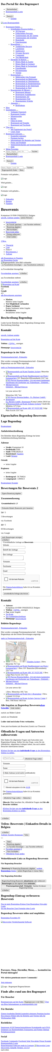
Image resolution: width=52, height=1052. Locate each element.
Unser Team (15, 132)
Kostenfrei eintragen (18, 136)
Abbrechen (27, 798)
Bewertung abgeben (14, 227)
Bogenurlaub (16, 75)
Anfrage (9, 254)
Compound (19, 55)
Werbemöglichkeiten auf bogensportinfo (26, 145)
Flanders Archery (34, 372)
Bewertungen (12, 252)
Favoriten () (10, 918)
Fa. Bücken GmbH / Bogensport (18, 402)
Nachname (7, 566)
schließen (23, 273)
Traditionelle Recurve (23, 46)
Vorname (6, 562)
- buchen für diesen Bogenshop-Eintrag (26, 887)
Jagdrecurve (20, 51)
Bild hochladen (12, 230)
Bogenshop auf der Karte (10, 339)
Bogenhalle (19, 40)
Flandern (20, 454)
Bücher (13, 119)
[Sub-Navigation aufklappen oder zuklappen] (21, 27)
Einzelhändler (20, 68)
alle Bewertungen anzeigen (11, 295)
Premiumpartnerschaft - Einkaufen (14, 357)
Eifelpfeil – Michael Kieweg (16, 387)
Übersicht (9, 245)
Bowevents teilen (12, 232)
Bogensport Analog (18, 114)
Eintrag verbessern (13, 234)
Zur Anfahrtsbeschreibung (16, 616)
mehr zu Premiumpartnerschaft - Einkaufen (17, 367)
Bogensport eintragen (14, 134)
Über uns (9, 127)
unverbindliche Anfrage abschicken (16, 594)
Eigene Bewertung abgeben (11, 493)
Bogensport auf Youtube (20, 123)
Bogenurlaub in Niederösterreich (27, 84)
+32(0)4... (12, 343)
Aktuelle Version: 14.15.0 (20, 1048)
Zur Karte (9, 614)
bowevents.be (11, 222)
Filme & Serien (16, 121)
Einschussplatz (21, 42)
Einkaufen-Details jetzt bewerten (17, 508)
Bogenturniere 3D (22, 97)
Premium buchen (17, 138)
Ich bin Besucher (18, 908)
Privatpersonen (21, 70)
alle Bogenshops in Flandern (12, 258)
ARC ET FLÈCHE (35, 408)
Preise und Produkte (18, 143)
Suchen (34, 151)
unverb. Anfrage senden (10, 218)
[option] (13, 19)
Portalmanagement (8, 1032)
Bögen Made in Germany (25, 64)
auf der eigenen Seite (18, 883)
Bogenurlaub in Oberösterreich (27, 81)
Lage (8, 247)
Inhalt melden (11, 237)
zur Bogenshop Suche (9, 260)
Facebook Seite (25, 1041)
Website (6, 545)
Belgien (14, 456)
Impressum (5, 1027)
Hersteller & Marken (19, 60)
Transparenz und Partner (33, 1030)
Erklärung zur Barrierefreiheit (12, 1030)
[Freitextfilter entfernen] (25, 168)
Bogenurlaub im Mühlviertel (26, 79)
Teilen (9, 842)
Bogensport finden (13, 27)
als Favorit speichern (14, 224)
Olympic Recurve (22, 53)
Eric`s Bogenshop (34, 694)
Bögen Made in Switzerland (26, 66)
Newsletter (35, 1041)
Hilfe (13, 147)
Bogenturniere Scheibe (24, 101)
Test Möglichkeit (21, 57)
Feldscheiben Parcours (24, 33)
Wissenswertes (16, 116)
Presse (42, 1041)
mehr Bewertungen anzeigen (12, 537)
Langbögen (19, 49)
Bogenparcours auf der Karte (12, 1002)
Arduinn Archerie (34, 404)
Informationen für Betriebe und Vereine (26, 140)
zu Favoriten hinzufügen (15, 847)
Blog (8, 108)
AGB (28, 787)
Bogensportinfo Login (14, 12)
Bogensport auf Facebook (20, 125)
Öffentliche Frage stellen (15, 854)
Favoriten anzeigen (14, 849)
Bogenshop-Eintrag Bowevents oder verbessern (23, 881)
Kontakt (15, 483)
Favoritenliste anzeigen (10, 273)
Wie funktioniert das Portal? (21, 129)
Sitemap (46, 1030)
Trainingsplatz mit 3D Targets (26, 36)
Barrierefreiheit (12, 9)
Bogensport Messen (23, 92)
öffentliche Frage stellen (33, 759)
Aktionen (14, 103)
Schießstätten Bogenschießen (22, 29)
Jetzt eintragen (6, 982)
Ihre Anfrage (8, 554)
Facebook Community (10, 1041)
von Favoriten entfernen (32, 224)
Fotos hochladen (12, 851)
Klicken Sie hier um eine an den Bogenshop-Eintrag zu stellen (23, 810)
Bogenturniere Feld (22, 99)
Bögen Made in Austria (24, 62)
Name (5, 768)
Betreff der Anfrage (10, 550)
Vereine (18, 73)
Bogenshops (16, 44)
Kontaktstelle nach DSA (41, 1027)
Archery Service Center (37, 698)
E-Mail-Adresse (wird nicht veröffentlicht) (19, 773)
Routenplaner (6, 426)
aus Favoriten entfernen (34, 847)
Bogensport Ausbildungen (25, 94)
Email (5, 571)
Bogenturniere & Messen (20, 90)
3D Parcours (20, 31)
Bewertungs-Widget (9, 1016)
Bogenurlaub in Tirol (23, 88)
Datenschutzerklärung (14, 587)
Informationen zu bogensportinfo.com (22, 1004)
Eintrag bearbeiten (8, 1014)
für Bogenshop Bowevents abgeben (18, 868)
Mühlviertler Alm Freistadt (25, 77)
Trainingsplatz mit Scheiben (26, 38)
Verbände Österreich (18, 112)
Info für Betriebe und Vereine (28, 1016)
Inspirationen (11, 110)
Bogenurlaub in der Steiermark (27, 86)
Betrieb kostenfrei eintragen (26, 1014)
